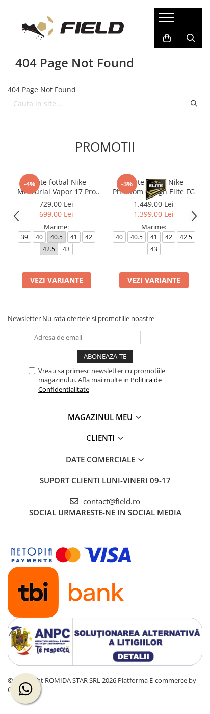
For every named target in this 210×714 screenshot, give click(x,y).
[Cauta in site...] (190, 38)
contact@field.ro (110, 501)
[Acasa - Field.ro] (73, 28)
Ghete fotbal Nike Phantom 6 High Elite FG (154, 186)
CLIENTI (101, 438)
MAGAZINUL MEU (101, 417)
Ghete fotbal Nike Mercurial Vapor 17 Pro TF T (56, 186)
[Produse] (168, 20)
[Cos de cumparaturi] (167, 38)
